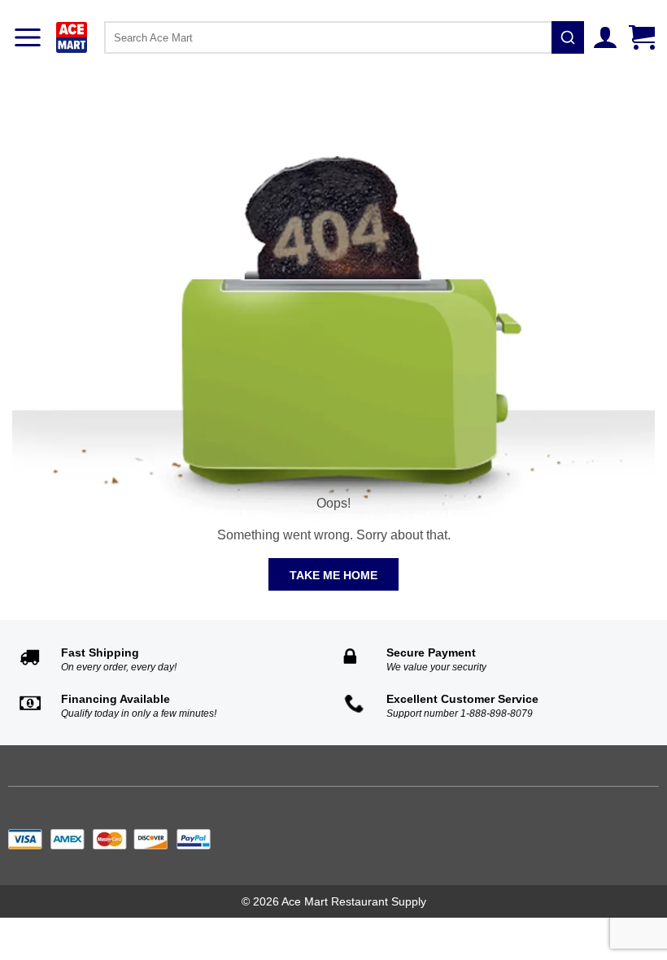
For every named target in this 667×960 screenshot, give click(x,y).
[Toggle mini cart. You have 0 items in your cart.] (644, 37)
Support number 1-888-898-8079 (459, 713)
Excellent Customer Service (462, 698)
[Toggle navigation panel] (27, 37)
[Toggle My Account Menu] (607, 37)
